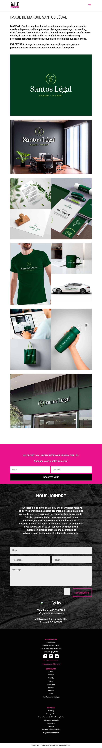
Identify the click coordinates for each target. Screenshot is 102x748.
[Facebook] (46, 603)
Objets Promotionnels (51, 733)
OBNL (51, 694)
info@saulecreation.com (51, 613)
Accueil (51, 672)
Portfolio (51, 678)
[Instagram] (54, 603)
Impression (51, 723)
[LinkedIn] (59, 603)
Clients (51, 681)
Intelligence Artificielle (51, 720)
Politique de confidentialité (51, 664)
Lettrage (51, 726)
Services (51, 675)
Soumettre (82, 592)
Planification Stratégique (51, 697)
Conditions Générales (51, 661)
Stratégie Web (51, 714)
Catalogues (51, 684)
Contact (51, 691)
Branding (51, 711)
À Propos (51, 687)
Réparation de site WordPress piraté (50, 717)
